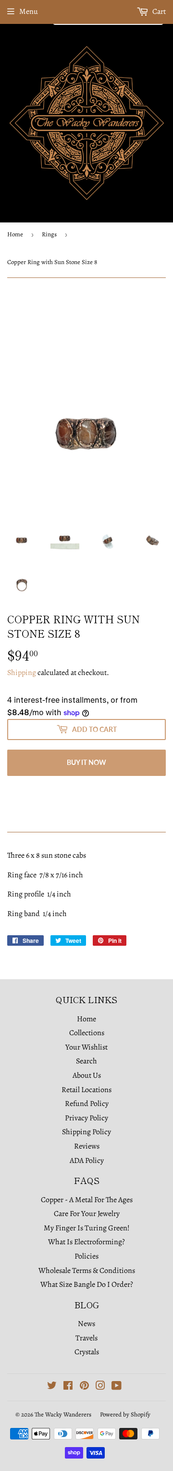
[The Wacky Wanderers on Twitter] (52, 1387)
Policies (86, 1256)
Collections (86, 1033)
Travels (86, 1338)
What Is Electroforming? (86, 1242)
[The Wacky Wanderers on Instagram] (100, 1387)
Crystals (86, 1352)
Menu (28, 11)
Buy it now (86, 762)
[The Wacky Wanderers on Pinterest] (84, 1387)
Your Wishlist (86, 1047)
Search (86, 1061)
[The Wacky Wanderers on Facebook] (68, 1387)
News (86, 1323)
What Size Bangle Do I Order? (86, 1284)
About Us (87, 1075)
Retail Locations (86, 1089)
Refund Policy (87, 1103)
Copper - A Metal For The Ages (87, 1199)
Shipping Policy (86, 1132)
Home (15, 234)
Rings (49, 234)
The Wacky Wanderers (63, 1414)
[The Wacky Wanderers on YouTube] (116, 1387)
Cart (158, 11)
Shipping (21, 672)
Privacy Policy (86, 1118)
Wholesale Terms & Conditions (86, 1270)
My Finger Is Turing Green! (87, 1228)
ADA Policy (87, 1160)
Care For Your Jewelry (87, 1213)
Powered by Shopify (125, 1414)
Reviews (86, 1146)
